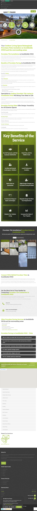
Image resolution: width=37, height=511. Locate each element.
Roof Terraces (5, 412)
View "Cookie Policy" (9, 504)
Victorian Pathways (6, 409)
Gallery (4, 473)
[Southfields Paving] (7, 11)
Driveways (4, 415)
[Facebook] (1, 8)
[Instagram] (3, 8)
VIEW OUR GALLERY (32, 365)
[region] (12, 503)
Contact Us (4, 470)
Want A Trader (24, 506)
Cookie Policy (5, 484)
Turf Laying (5, 400)
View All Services (6, 389)
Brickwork (4, 403)
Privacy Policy (5, 482)
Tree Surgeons (5, 429)
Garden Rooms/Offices (6, 423)
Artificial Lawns (5, 397)
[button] (18, 337)
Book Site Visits (5, 469)
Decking (4, 406)
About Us (4, 472)
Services (4, 475)
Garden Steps (5, 426)
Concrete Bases (5, 418)
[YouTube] (5, 8)
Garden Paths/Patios (6, 392)
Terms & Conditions (5, 481)
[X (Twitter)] (2, 8)
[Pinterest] (6, 8)
